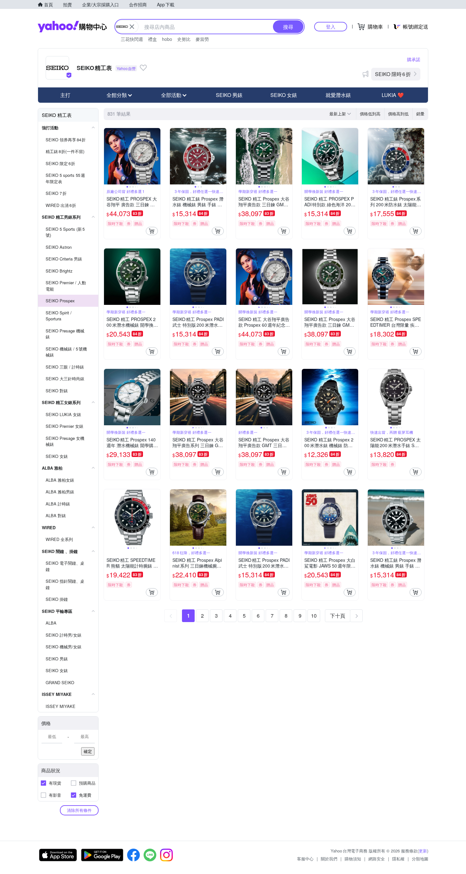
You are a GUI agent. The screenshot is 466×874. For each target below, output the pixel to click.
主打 (65, 95)
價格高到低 (398, 114)
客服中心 (305, 859)
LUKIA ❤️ (393, 95)
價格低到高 (370, 114)
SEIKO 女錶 (283, 95)
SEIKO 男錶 (229, 95)
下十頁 (337, 615)
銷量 (420, 114)
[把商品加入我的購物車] (152, 231)
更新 (423, 851)
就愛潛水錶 (338, 95)
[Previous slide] (108, 156)
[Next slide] (156, 156)
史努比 (184, 39)
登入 (330, 26)
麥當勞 (202, 39)
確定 (88, 751)
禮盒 (152, 39)
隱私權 (398, 859)
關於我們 (329, 859)
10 (314, 615)
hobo (167, 39)
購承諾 (413, 59)
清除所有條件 (79, 810)
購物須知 (353, 859)
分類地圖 (420, 859)
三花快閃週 (132, 39)
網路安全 (376, 859)
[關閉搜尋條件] (132, 26)
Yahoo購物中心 (72, 26)
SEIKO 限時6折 (393, 74)
